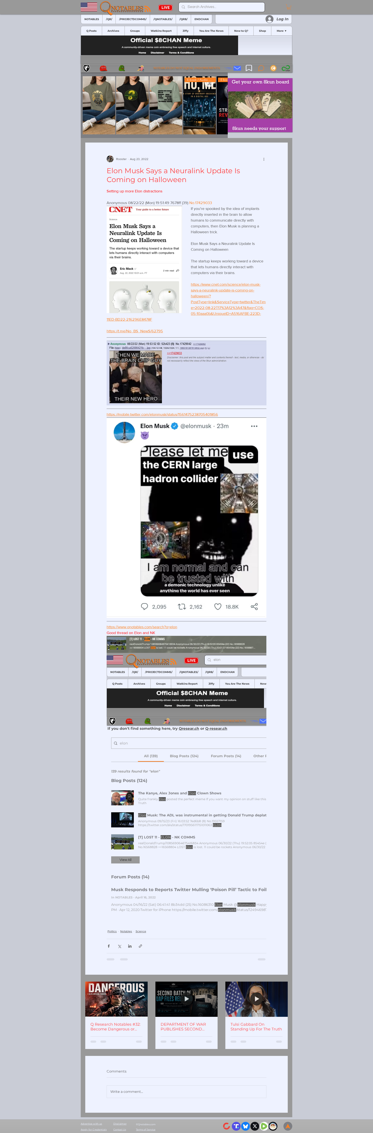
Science (141, 931)
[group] (154, 105)
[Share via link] (140, 946)
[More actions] (263, 159)
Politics (112, 931)
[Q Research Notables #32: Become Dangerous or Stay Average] (116, 999)
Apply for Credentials (94, 1129)
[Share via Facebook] (109, 946)
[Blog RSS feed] (147, 9)
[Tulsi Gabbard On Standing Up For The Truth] (256, 999)
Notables (126, 931)
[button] (289, 7)
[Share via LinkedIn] (130, 946)
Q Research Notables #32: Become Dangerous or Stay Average (115, 1026)
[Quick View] (99, 105)
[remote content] (186, 782)
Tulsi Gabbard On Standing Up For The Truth (256, 1026)
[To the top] (287, 1126)
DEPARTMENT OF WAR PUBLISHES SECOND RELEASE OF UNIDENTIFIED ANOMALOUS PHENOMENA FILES (183, 1026)
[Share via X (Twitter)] (119, 946)
